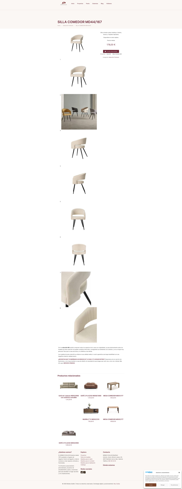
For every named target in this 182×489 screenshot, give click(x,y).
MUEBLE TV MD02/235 (91, 419)
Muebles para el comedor (87, 461)
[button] (179, 472)
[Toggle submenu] (80, 8)
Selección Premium (68, 25)
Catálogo (83, 464)
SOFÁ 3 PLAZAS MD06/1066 (91, 396)
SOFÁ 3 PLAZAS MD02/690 (69, 443)
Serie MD (109, 54)
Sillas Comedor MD (117, 54)
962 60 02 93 (112, 461)
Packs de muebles (85, 457)
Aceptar (151, 485)
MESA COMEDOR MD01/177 (113, 396)
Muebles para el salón (86, 459)
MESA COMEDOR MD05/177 (113, 419)
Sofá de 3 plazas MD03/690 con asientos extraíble (69, 396)
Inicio (59, 25)
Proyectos (83, 455)
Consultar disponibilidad (111, 51)
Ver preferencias (174, 485)
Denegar (163, 485)
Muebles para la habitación (88, 463)
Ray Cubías (117, 483)
